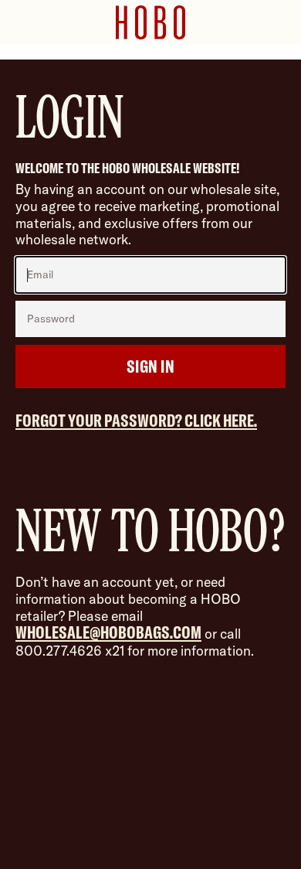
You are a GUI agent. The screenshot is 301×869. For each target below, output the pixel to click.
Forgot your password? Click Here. (136, 420)
